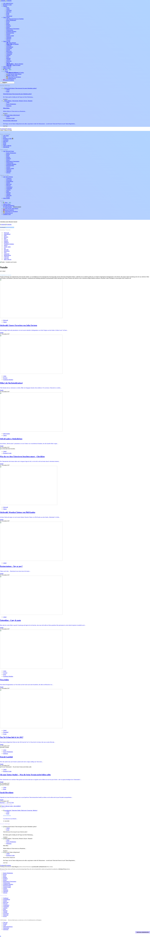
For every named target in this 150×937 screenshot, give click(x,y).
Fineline (8, 49)
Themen (5, 6)
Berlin (7, 23)
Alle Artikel (6, 135)
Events (4, 734)
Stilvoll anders (6, 198)
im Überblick (12, 44)
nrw (5, 248)
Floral (7, 56)
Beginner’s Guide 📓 (8, 138)
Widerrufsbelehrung (8, 926)
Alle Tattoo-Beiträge (8, 176)
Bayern (8, 21)
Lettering (8, 55)
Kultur (7, 13)
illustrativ (6, 237)
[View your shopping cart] (0, 223)
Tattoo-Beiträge (11, 42)
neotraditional (7, 234)
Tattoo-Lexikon (7, 68)
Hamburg (8, 25)
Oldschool (6, 256)
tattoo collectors (7, 259)
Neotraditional (9, 47)
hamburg (6, 241)
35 (7, 802)
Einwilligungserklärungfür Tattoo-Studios (12, 206)
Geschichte (9, 10)
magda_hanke (7, 246)
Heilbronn (5, 753)
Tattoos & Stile (6, 41)
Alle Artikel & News (8, 3)
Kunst (7, 14)
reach (5, 252)
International (9, 16)
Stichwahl (5, 320)
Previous (2, 802)
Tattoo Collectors (7, 66)
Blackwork (9, 51)
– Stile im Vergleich (14, 63)
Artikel (8, 9)
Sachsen (8, 34)
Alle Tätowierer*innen (8, 151)
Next (12, 802)
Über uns (5, 922)
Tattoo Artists (6, 17)
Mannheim (8, 105)
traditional (6, 242)
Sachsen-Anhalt (10, 35)
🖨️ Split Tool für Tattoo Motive (13, 74)
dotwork (6, 239)
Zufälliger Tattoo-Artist (11, 75)
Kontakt (5, 923)
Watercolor (8, 61)
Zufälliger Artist (7, 214)
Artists (7, 102)
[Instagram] (0, 220)
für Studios (15, 72)
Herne (4, 674)
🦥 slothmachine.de (11, 78)
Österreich (8, 38)
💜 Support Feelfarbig (8, 80)
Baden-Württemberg (11, 20)
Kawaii (8, 62)
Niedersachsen (9, 30)
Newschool (9, 48)
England (5, 672)
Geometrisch (9, 52)
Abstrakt (8, 59)
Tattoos (5, 322)
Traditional (8, 45)
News (7, 7)
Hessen (8, 27)
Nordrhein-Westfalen (11, 31)
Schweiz (8, 40)
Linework (6, 258)
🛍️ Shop (7, 69)
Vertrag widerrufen (143, 932)
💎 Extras (5, 71)
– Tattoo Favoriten (13, 65)
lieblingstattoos (7, 255)
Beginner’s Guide (7, 4)
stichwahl (6, 249)
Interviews (8, 11)
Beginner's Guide (10, 118)
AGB (4, 925)
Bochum (5, 378)
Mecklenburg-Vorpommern (12, 28)
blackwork (6, 232)
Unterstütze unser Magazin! (8, 221)
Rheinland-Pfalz (10, 33)
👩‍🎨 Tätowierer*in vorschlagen (13, 77)
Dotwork (8, 185)
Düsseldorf (5, 732)
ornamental (6, 253)
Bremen (8, 24)
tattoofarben (7, 251)
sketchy (6, 245)
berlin (5, 235)
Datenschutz (6, 928)
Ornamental (9, 54)
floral (5, 238)
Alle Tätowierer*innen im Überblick (15, 18)
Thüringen (8, 37)
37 (10, 802)
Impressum (5, 929)
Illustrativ (8, 58)
